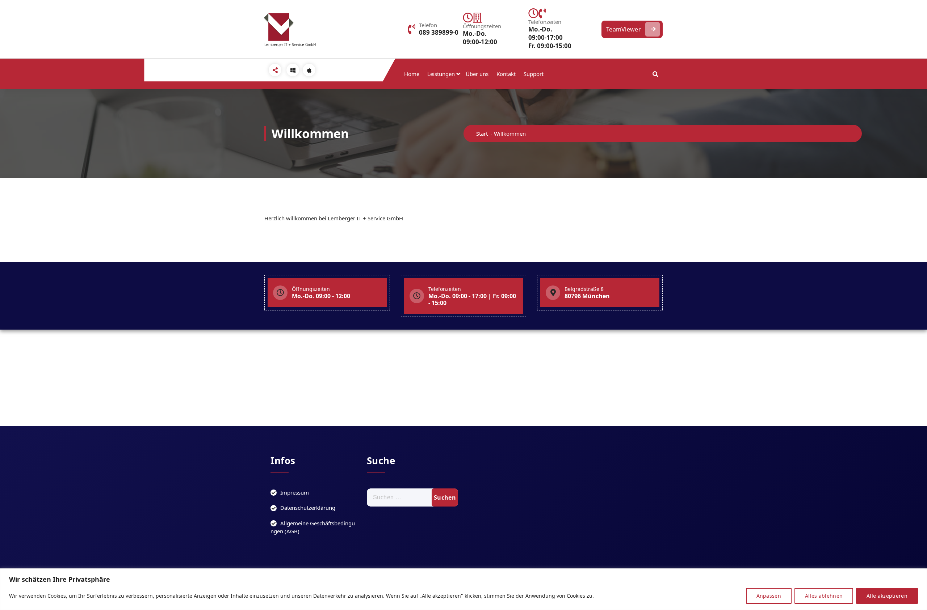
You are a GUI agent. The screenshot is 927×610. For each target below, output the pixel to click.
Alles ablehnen (824, 595)
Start (482, 133)
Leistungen (441, 73)
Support (534, 73)
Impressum (294, 492)
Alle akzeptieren (887, 595)
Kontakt (506, 73)
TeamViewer (623, 29)
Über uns (477, 73)
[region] (463, 589)
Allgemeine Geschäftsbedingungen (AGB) (312, 527)
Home (411, 73)
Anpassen (768, 595)
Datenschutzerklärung (307, 507)
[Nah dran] (919, 574)
